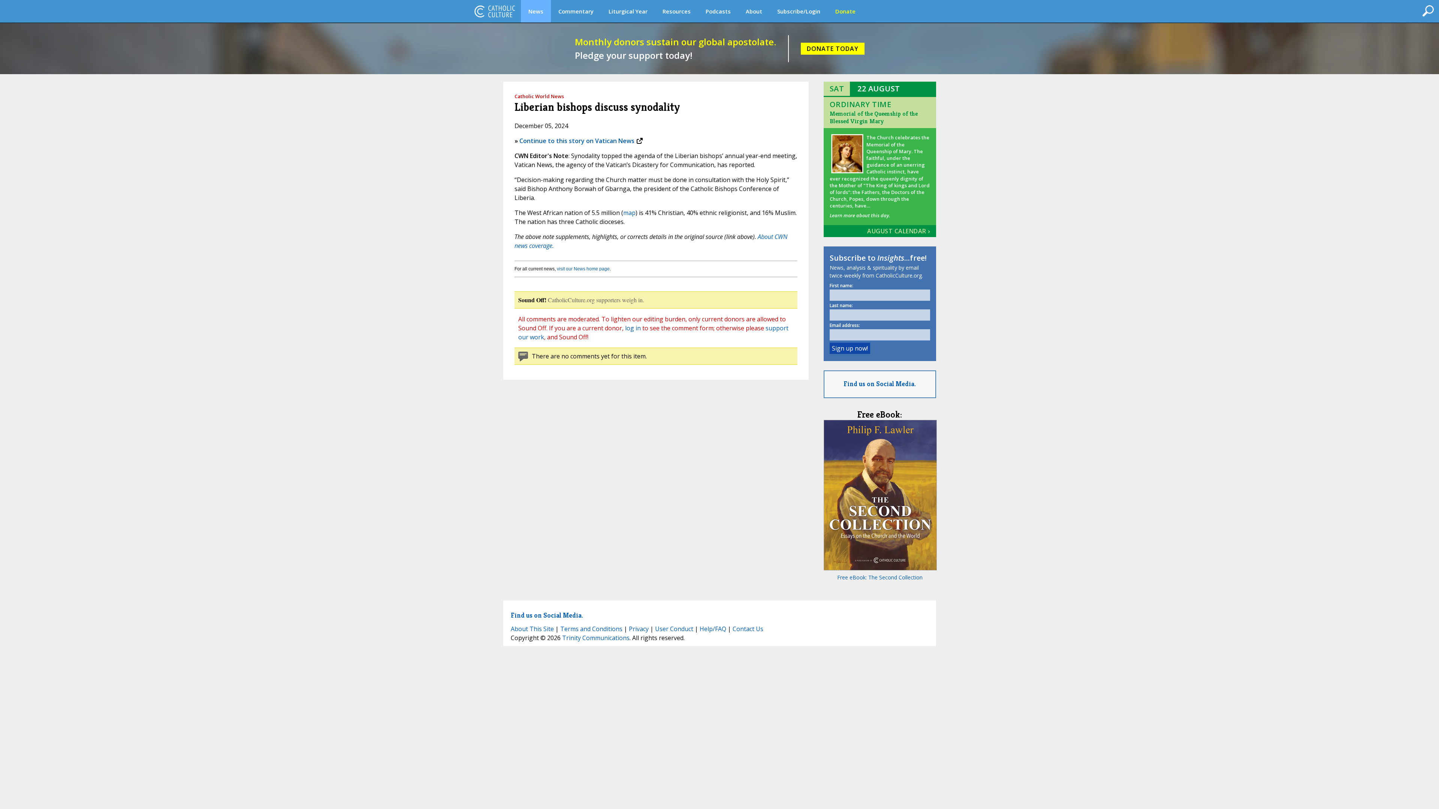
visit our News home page (583, 269)
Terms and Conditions (591, 629)
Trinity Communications (596, 638)
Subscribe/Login (798, 11)
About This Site (532, 629)
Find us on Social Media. (880, 383)
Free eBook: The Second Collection (880, 577)
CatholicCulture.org (494, 11)
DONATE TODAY (833, 49)
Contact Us (748, 629)
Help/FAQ (713, 629)
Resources (677, 11)
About (754, 11)
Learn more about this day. (860, 215)
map (629, 213)
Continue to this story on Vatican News (576, 141)
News (535, 11)
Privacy (639, 629)
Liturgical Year (628, 11)
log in (633, 328)
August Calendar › (898, 231)
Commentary (576, 11)
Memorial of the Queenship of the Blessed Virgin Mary (874, 117)
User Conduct (674, 629)
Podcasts (718, 11)
